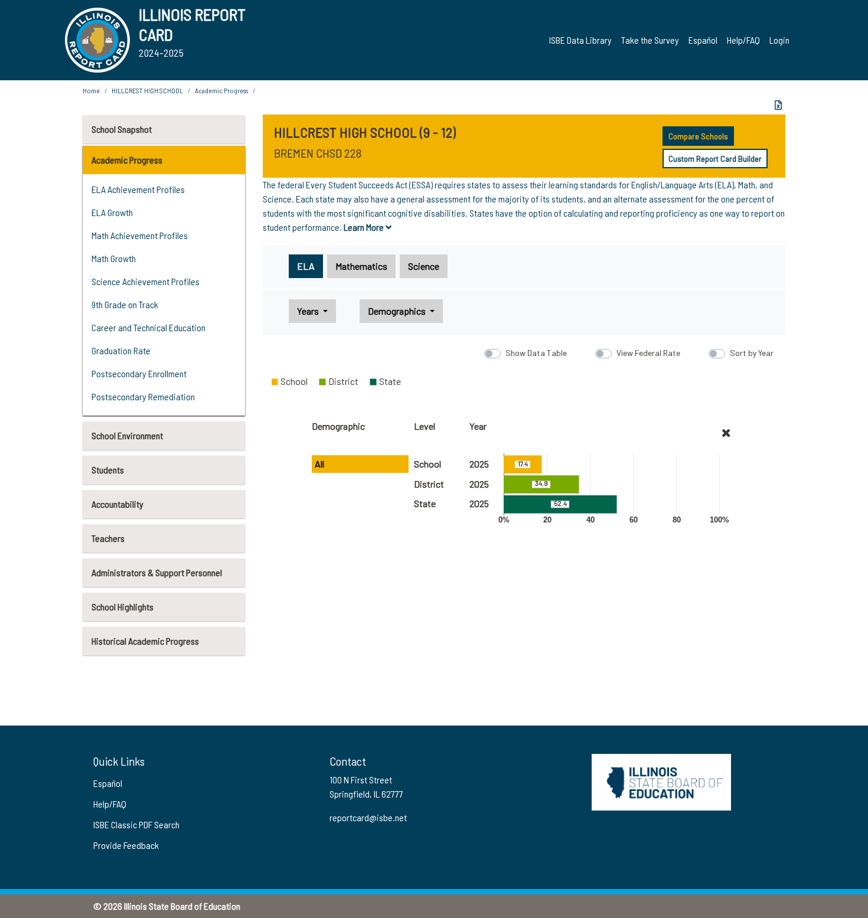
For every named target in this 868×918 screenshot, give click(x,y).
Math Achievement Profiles (140, 235)
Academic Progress (127, 159)
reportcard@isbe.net (368, 817)
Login (779, 39)
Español (702, 39)
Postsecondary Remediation (143, 396)
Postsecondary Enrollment (139, 373)
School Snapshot (122, 129)
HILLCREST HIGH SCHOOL (147, 90)
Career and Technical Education (148, 327)
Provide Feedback (126, 845)
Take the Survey (650, 39)
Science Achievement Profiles (146, 281)
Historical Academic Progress (145, 640)
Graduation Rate (121, 350)
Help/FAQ (743, 39)
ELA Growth (112, 212)
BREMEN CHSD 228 (317, 153)
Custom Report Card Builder (715, 158)
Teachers (108, 538)
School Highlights (123, 606)
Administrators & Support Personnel (157, 572)
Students (108, 469)
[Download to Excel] (778, 105)
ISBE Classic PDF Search (136, 824)
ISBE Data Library (580, 39)
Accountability (117, 503)
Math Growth (114, 258)
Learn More (365, 227)
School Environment (127, 435)
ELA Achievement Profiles (138, 189)
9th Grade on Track (125, 304)
